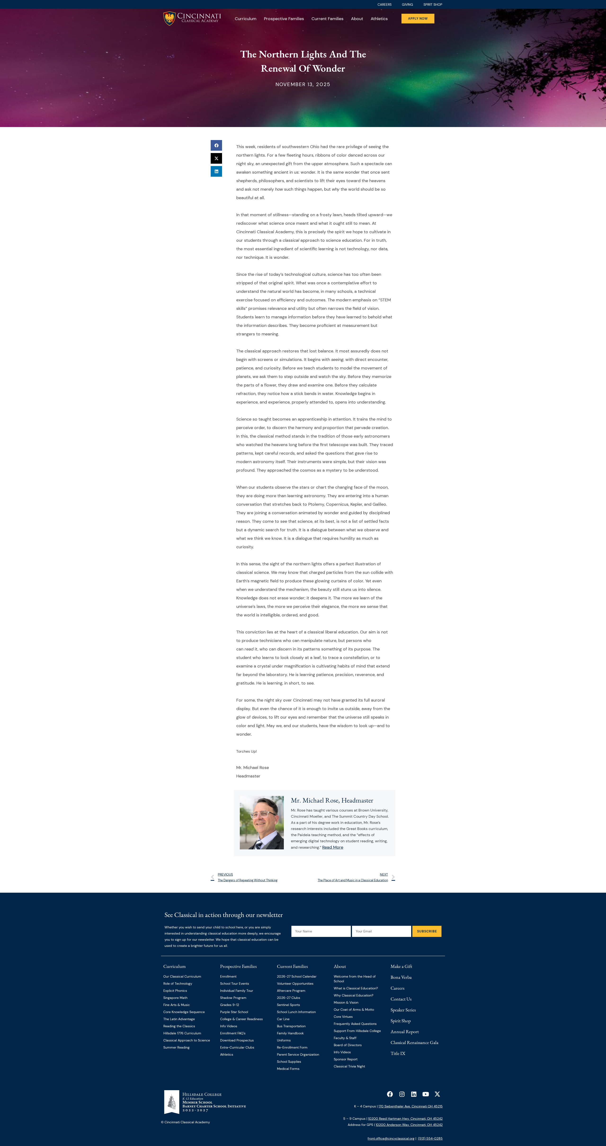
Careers (397, 988)
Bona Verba (401, 977)
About (357, 19)
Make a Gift (401, 966)
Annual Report (405, 1031)
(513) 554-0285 (430, 1138)
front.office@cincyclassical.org (391, 1138)
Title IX (398, 1053)
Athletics (379, 19)
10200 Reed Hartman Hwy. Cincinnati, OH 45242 (405, 1118)
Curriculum (245, 19)
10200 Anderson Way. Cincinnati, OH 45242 (409, 1125)
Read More (332, 847)
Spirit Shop (401, 1021)
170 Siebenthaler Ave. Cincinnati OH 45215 (411, 1106)
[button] (216, 145)
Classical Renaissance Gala (414, 1042)
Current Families (327, 19)
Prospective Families (284, 19)
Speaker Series (403, 1010)
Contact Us (401, 999)
